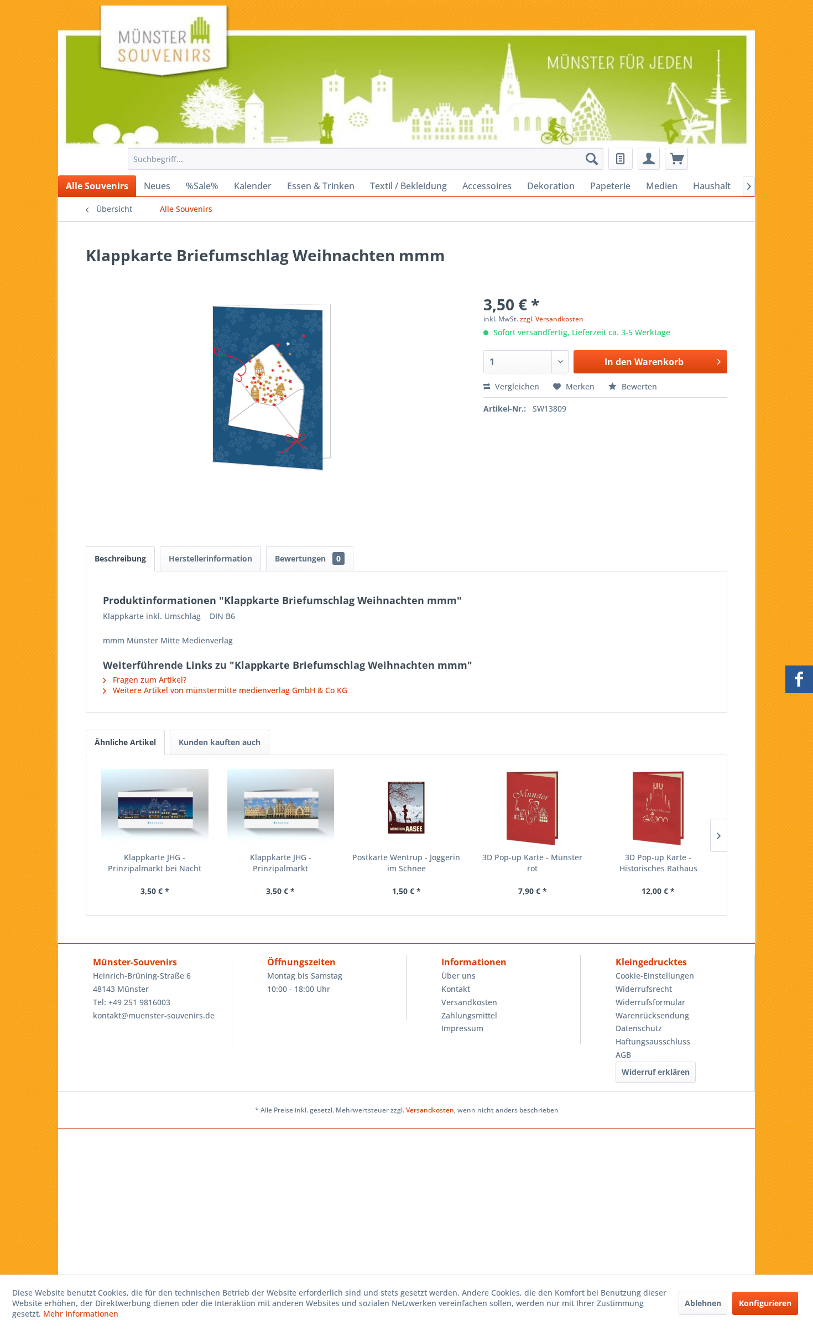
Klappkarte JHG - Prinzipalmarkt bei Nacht (154, 863)
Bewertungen (308, 558)
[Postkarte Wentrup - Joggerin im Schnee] (406, 807)
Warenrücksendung (652, 1015)
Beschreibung (120, 558)
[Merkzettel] (620, 159)
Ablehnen (703, 1303)
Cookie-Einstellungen (655, 975)
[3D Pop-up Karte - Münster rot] (532, 807)
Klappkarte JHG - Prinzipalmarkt (280, 863)
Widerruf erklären (656, 1072)
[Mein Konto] (649, 159)
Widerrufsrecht (644, 989)
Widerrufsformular (650, 1002)
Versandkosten (469, 1002)
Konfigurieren (765, 1303)
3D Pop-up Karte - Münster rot (532, 863)
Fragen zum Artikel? (148, 679)
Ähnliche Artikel (125, 742)
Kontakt (455, 989)
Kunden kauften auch (219, 742)
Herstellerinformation (210, 558)
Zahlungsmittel (469, 1015)
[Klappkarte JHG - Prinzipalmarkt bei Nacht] (155, 807)
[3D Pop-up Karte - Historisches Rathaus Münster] (658, 807)
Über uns (458, 975)
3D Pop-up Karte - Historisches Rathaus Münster (658, 863)
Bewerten (638, 386)
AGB (623, 1054)
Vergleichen (516, 386)
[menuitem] (362, 159)
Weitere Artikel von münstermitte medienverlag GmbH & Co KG (229, 690)
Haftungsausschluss (653, 1041)
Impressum (462, 1028)
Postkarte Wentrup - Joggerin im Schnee (406, 863)
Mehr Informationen (80, 1313)
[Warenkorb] (676, 159)
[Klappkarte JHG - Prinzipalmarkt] (281, 807)
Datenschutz (639, 1028)
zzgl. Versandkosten (551, 319)
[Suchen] (591, 159)
